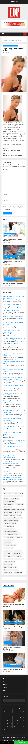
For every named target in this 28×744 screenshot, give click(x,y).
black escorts (7, 496)
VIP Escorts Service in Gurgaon (11, 643)
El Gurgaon (7, 276)
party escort (17, 556)
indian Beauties (13, 664)
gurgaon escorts (8, 529)
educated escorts (8, 512)
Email (5, 195)
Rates (4, 690)
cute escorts (20, 509)
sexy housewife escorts (12, 146)
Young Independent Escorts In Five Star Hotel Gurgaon (14, 252)
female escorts (18, 518)
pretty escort (19, 559)
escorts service (8, 518)
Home (4, 679)
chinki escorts (7, 507)
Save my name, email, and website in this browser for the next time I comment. (15, 207)
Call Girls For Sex (8, 642)
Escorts (5, 45)
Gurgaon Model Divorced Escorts (12, 304)
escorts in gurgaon (15, 515)
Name (5, 189)
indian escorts (8, 542)
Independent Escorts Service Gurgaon (12, 256)
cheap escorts (19, 504)
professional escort (9, 562)
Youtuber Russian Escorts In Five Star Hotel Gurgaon (14, 229)
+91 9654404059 (7, 742)
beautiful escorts (18, 493)
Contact (5, 685)
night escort (17, 551)
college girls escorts (9, 509)
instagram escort (8, 548)
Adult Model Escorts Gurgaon (11, 464)
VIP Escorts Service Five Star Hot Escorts (13, 665)
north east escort (17, 553)
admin (5, 52)
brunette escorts (18, 496)
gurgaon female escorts (10, 531)
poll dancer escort (9, 559)
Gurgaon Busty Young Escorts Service (12, 154)
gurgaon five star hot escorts (12, 534)
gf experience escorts (10, 523)
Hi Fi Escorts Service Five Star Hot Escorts (13, 278)
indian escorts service (10, 545)
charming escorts (8, 504)
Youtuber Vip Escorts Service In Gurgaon (14, 617)
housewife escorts (9, 540)
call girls (6, 499)
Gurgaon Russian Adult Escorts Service (14, 440)
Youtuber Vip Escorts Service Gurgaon (14, 660)
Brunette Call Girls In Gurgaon (11, 310)
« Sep (4, 732)
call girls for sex (14, 499)
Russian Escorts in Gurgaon (10, 233)
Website (5, 200)
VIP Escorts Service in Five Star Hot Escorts (13, 623)
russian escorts (8, 564)
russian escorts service (10, 567)
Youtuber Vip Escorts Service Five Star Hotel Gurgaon (14, 638)
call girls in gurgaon (9, 501)
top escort (15, 570)
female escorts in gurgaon (11, 520)
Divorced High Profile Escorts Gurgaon (14, 346)
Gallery (4, 687)
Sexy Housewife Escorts (13, 45)
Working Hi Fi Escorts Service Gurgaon (14, 274)
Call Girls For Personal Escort (11, 621)
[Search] (20, 34)
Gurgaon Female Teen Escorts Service (13, 426)
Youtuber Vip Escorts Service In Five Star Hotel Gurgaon (14, 595)
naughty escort (8, 551)
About (4, 682)
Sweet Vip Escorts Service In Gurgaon (13, 316)
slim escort (7, 570)
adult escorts (7, 493)
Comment (6, 169)
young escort (18, 572)
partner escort (8, 556)
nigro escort (7, 553)
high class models (9, 537)
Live (25, 34)
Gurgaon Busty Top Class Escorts (11, 149)
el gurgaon (18, 512)
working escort (8, 572)
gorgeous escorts (9, 526)
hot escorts (19, 537)
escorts (8, 144)
